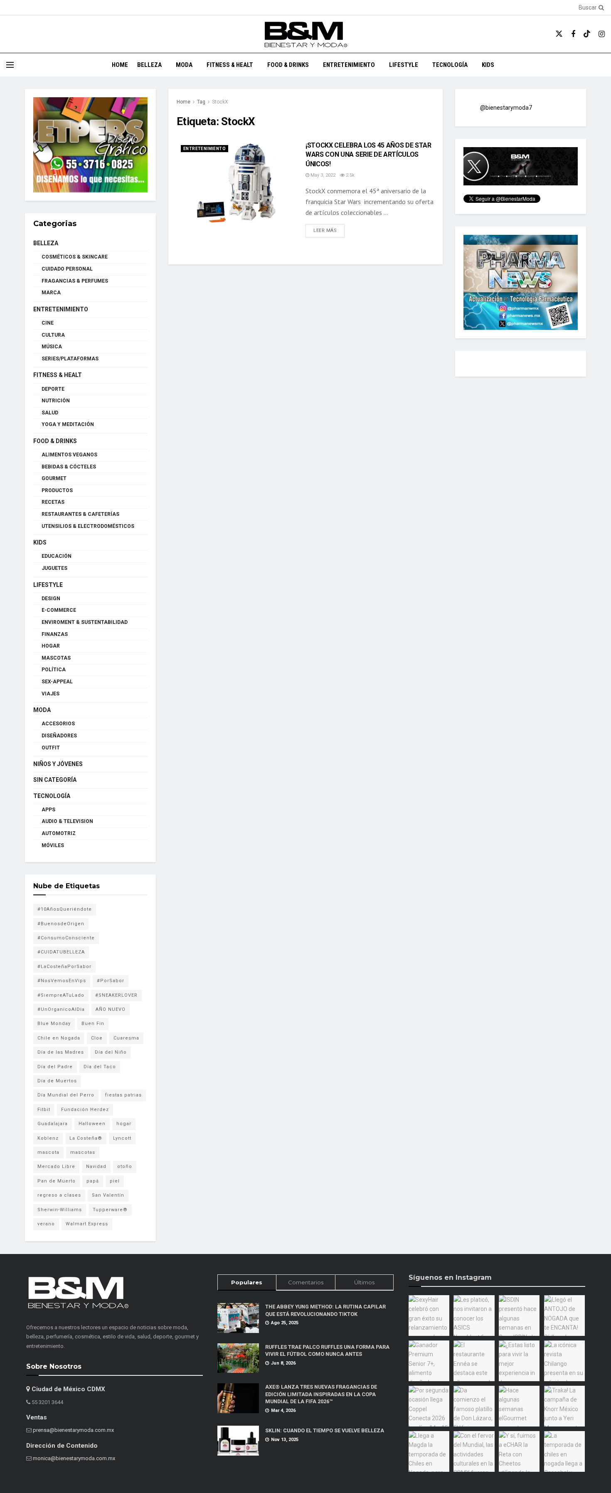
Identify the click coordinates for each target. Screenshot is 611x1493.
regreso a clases (59, 1195)
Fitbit (43, 1109)
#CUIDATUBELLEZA (61, 952)
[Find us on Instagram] (602, 34)
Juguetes (54, 568)
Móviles (53, 845)
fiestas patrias (123, 1095)
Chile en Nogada (58, 1038)
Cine (48, 323)
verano (46, 1224)
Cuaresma (126, 1038)
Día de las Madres (60, 1052)
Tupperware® (110, 1209)
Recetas (53, 502)
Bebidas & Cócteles (69, 467)
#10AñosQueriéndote (64, 909)
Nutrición (56, 401)
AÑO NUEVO (111, 1009)
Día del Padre (55, 1066)
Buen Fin (92, 1023)
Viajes (50, 694)
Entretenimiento (349, 65)
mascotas (82, 1152)
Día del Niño (111, 1052)
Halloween (92, 1123)
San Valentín (108, 1195)
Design (51, 598)
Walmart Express (87, 1224)
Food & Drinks (288, 65)
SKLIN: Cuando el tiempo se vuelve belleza (324, 1430)
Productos (57, 490)
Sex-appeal (57, 682)
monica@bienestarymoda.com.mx (74, 1458)
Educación (56, 556)
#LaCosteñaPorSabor (64, 966)
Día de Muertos (57, 1081)
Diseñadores (59, 736)
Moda (184, 65)
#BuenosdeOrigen (60, 923)
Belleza (149, 65)
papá (92, 1181)
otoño (124, 1166)
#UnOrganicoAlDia (61, 1009)
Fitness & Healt (230, 65)
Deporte (53, 389)
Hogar (51, 646)
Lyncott (122, 1138)
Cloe (97, 1038)
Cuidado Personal (67, 269)
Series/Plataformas (70, 359)
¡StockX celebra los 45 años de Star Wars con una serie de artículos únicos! (368, 154)
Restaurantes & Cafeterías (80, 514)
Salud (50, 413)
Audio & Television (67, 821)
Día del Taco (100, 1066)
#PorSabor (110, 980)
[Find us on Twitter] (559, 34)
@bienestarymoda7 (506, 107)
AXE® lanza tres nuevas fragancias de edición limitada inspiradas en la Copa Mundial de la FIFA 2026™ (321, 1394)
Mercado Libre (56, 1166)
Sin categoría (54, 779)
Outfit (51, 748)
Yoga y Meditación (68, 424)
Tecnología (450, 65)
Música (52, 347)
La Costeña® (85, 1138)
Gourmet (54, 478)
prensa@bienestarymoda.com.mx (73, 1430)
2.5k (350, 175)
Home (120, 65)
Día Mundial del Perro (65, 1095)
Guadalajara (52, 1123)
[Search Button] (599, 7)
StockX (220, 102)
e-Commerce (59, 610)
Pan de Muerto (56, 1181)
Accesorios (58, 724)
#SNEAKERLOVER (116, 995)
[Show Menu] (10, 65)
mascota (48, 1152)
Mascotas (56, 658)
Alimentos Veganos (69, 455)
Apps (48, 810)
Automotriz (59, 833)
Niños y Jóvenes (58, 764)
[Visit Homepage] (305, 34)
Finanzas (55, 634)
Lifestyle (403, 65)
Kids (488, 65)
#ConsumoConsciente (66, 938)
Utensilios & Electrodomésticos (88, 526)
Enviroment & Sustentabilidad (85, 622)
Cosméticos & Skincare (75, 257)
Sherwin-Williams (59, 1209)
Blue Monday (54, 1023)
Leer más (329, 230)
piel (115, 1181)
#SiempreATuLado (60, 995)
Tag (201, 102)
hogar (123, 1123)
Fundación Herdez (85, 1109)
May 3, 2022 (322, 175)
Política (54, 670)
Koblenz (48, 1138)
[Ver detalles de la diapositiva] (90, 144)
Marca (51, 293)
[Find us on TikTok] (587, 34)
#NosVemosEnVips (61, 980)
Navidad (96, 1166)
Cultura (53, 335)
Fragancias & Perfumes (75, 281)
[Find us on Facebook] (573, 34)
